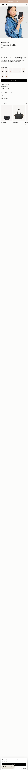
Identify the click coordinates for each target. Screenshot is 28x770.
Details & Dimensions (10, 55)
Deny (3, 768)
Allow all (14, 764)
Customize (23, 768)
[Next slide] (26, 22)
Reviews (17, 55)
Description (3, 55)
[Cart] (24, 4)
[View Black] (7, 115)
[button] (1, 42)
